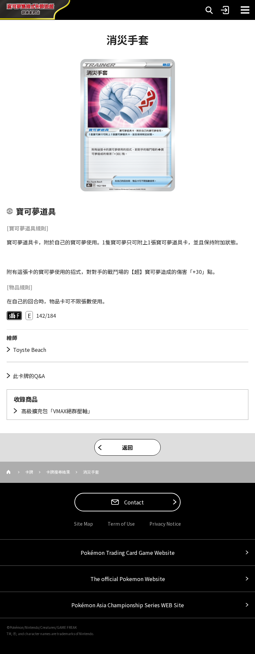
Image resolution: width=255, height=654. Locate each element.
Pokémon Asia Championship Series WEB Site (127, 605)
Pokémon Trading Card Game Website (128, 552)
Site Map (83, 523)
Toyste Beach (29, 350)
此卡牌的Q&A (29, 376)
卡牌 (29, 472)
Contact (133, 502)
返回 (127, 447)
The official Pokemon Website (127, 579)
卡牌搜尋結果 (58, 472)
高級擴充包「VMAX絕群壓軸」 (56, 411)
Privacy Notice (165, 523)
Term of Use (121, 523)
